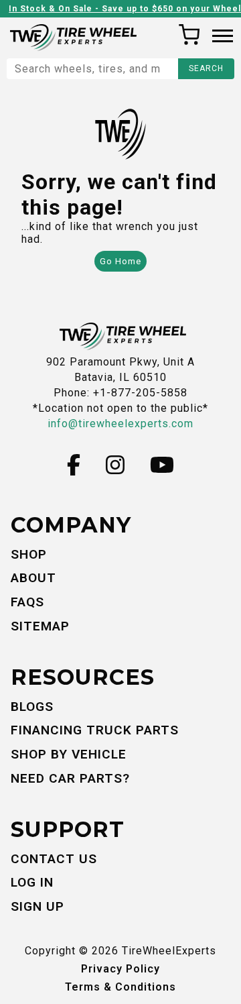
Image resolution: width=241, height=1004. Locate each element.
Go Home (120, 261)
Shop (29, 554)
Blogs (32, 706)
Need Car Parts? (70, 778)
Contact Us (54, 859)
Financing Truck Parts (95, 730)
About (33, 577)
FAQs (27, 602)
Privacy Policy (120, 968)
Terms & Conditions (120, 987)
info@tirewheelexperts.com (120, 423)
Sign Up (37, 906)
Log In (32, 882)
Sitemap (40, 626)
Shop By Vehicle (69, 754)
